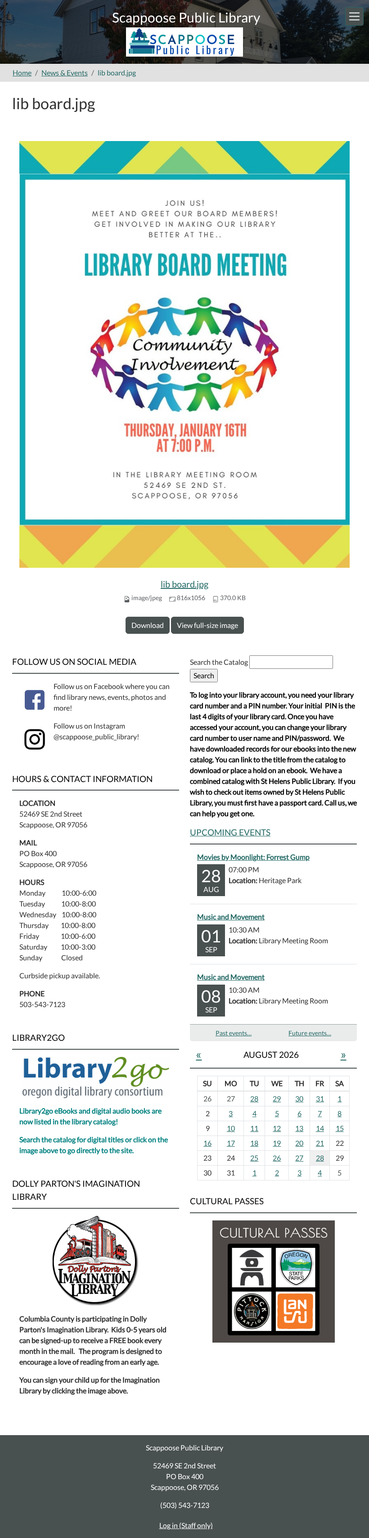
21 (320, 1143)
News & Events (64, 72)
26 (277, 1158)
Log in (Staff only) (186, 1525)
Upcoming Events (230, 832)
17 (231, 1143)
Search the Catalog (219, 662)
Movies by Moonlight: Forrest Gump (253, 857)
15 (340, 1128)
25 (254, 1158)
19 (277, 1143)
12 (277, 1128)
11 (254, 1128)
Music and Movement (231, 916)
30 (299, 1098)
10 (231, 1128)
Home (22, 72)
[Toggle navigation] (354, 16)
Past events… (234, 1033)
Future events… (309, 1033)
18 (254, 1143)
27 (299, 1158)
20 (299, 1143)
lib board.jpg (184, 584)
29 (277, 1098)
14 (320, 1128)
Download (147, 625)
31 (320, 1098)
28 (254, 1098)
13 (299, 1128)
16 (207, 1143)
